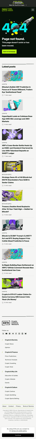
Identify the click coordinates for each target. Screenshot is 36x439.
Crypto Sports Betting (12, 398)
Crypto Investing (10, 363)
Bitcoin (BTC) (6, 174)
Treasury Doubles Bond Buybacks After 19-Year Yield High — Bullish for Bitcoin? (17, 209)
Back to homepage (9, 51)
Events (7, 383)
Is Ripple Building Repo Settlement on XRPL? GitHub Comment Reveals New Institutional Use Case (18, 267)
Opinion (7, 347)
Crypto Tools (9, 367)
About (4, 406)
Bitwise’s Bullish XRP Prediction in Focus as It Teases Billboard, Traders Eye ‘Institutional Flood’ (17, 89)
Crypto (4, 84)
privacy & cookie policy (19, 431)
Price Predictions (10, 356)
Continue (18, 435)
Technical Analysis (11, 360)
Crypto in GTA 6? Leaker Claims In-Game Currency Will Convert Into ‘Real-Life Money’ (17, 297)
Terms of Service (28, 406)
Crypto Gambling (10, 395)
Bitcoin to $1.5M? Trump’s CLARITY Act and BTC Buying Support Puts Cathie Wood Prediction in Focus (17, 238)
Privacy (18, 406)
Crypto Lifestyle (10, 379)
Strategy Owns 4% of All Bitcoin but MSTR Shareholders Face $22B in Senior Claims (17, 180)
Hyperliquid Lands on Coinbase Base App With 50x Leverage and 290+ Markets (17, 119)
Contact (11, 406)
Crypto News (9, 344)
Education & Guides (11, 375)
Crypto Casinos (10, 391)
